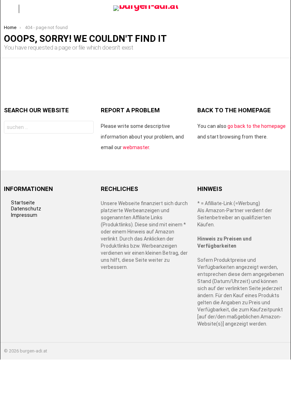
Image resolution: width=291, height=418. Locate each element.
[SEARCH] (281, 9)
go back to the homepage (256, 126)
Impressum (24, 215)
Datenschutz (26, 208)
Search (86, 128)
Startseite (23, 202)
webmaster (136, 147)
